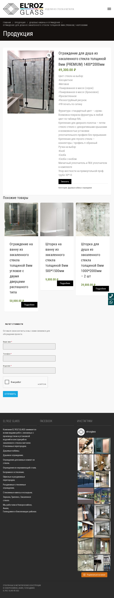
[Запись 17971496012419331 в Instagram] (86, 513)
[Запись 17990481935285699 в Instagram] (102, 446)
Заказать (65, 181)
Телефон (7, 354)
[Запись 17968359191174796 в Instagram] (102, 513)
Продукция (20, 23)
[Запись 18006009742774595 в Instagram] (102, 496)
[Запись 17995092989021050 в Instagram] (86, 479)
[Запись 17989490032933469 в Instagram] (86, 529)
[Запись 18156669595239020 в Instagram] (102, 563)
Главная (7, 23)
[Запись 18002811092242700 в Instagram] (102, 462)
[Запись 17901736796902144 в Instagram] (86, 462)
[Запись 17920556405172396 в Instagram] (102, 546)
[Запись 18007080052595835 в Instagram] (102, 529)
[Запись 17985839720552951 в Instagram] (86, 446)
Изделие (7, 366)
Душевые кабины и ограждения (44, 23)
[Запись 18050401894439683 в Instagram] (86, 496)
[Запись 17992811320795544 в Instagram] (86, 546)
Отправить (10, 394)
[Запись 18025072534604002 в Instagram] (102, 479)
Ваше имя (7, 342)
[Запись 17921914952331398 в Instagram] (86, 563)
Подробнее (29, 304)
